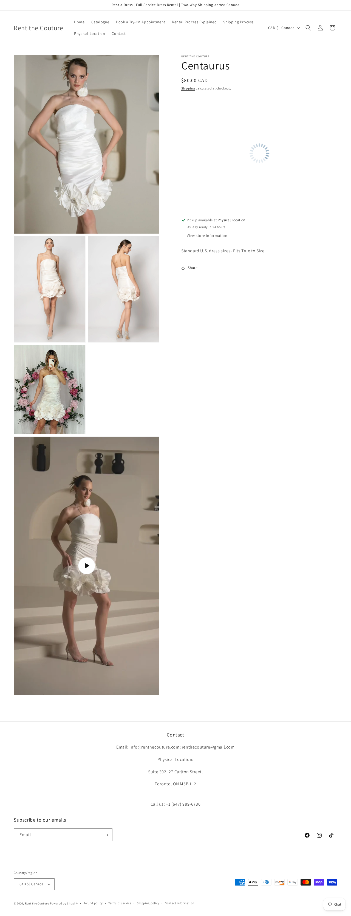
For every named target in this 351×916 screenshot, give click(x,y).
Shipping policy (148, 903)
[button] (308, 28)
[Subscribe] (106, 834)
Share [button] (193, 267)
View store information (207, 235)
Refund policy (93, 903)
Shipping (188, 88)
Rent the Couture (37, 903)
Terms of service (119, 903)
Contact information (179, 903)
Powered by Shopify (64, 903)
